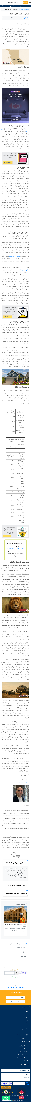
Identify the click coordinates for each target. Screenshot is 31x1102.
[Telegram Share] (20, 987)
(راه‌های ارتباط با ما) (24, 783)
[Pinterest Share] (8, 987)
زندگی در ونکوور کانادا (23, 270)
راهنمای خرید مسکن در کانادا (16, 549)
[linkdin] (5, 6)
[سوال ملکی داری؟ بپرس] (5, 1092)
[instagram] (2, 6)
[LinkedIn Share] (17, 987)
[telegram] (8, 6)
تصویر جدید (27, 1083)
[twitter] (10, 6)
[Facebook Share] (14, 987)
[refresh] (17, 973)
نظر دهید (24, 18)
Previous (28, 921)
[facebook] (13, 6)
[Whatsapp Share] (22, 987)
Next (3, 921)
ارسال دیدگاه (15, 977)
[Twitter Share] (11, 987)
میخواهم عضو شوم (15, 1002)
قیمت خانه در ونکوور (14, 256)
